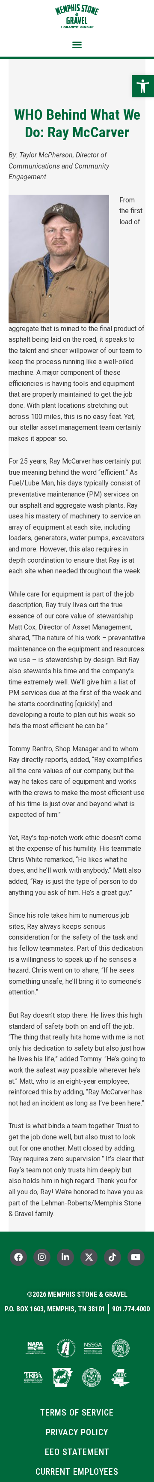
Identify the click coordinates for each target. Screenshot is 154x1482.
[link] (143, 86)
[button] (77, 44)
